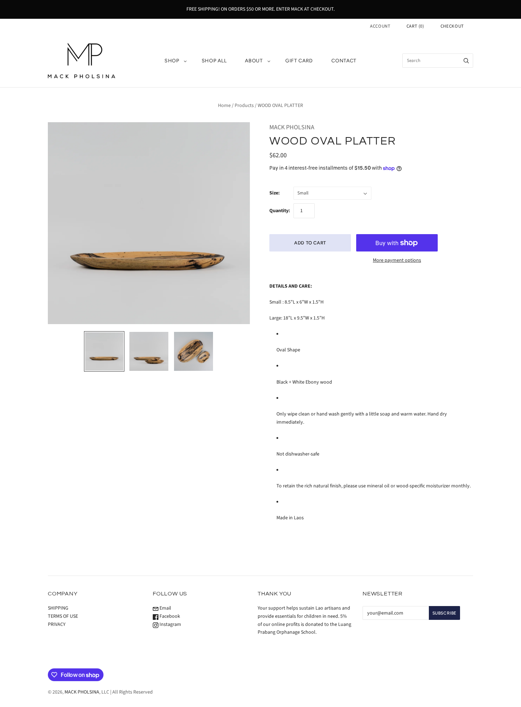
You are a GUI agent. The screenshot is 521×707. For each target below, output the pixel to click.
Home (224, 105)
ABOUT (254, 61)
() (415, 26)
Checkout (452, 26)
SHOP (171, 61)
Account (380, 26)
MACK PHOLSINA (291, 127)
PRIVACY (57, 624)
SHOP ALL (214, 61)
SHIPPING (58, 608)
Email (164, 608)
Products (244, 105)
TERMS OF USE (63, 616)
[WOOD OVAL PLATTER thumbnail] (104, 351)
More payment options (397, 260)
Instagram (169, 624)
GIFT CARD (299, 61)
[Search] (466, 60)
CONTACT (344, 61)
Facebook (169, 616)
